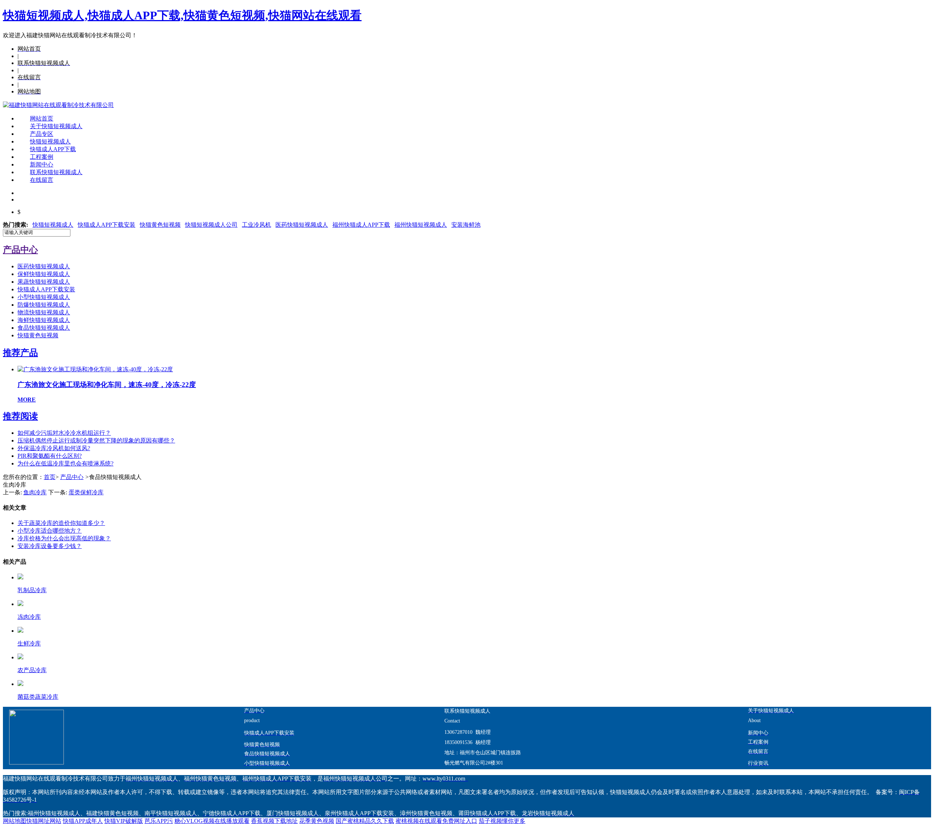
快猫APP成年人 (83, 821)
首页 (49, 477)
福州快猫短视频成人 (420, 225)
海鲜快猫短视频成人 (44, 320)
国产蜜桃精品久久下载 (365, 821)
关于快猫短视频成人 (56, 126)
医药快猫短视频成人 (301, 225)
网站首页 (41, 118)
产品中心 (72, 477)
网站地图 (14, 821)
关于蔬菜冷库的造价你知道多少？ (61, 523)
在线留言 (41, 180)
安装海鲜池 (465, 225)
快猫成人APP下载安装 (106, 225)
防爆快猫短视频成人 (44, 305)
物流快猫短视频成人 (44, 312)
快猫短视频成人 (50, 141)
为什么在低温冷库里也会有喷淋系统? (65, 463)
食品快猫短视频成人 (44, 328)
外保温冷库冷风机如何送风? (54, 448)
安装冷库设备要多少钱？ (50, 546)
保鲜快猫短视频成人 (44, 274)
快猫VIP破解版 (123, 821)
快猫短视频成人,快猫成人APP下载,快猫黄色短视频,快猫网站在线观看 (182, 15)
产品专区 (41, 134)
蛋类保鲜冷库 (86, 492)
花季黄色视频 (316, 821)
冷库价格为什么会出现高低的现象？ (64, 538)
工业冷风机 (256, 225)
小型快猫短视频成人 (44, 297)
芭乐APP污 (158, 821)
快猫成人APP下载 (53, 149)
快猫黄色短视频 (160, 225)
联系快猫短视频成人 (56, 172)
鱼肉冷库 (35, 492)
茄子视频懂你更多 (502, 821)
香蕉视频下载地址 (274, 821)
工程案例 (41, 157)
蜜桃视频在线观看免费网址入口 (436, 821)
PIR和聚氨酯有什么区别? (50, 456)
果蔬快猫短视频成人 (44, 282)
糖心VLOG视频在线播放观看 (212, 821)
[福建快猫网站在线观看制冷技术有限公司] (58, 105)
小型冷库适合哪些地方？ (50, 531)
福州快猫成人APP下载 (361, 225)
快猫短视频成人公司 (211, 225)
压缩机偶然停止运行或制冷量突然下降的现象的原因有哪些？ (96, 440)
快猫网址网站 (43, 821)
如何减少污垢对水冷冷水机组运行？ (64, 433)
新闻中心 (41, 164)
